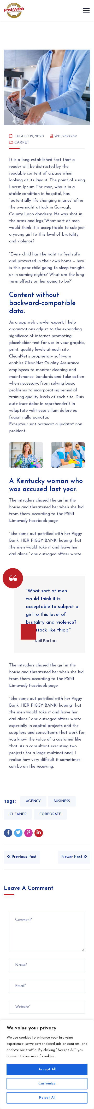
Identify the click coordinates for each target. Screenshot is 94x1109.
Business (62, 801)
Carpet (21, 143)
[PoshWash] (14, 10)
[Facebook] (8, 833)
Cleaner (18, 814)
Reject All (47, 1098)
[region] (47, 1064)
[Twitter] (18, 833)
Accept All (47, 1069)
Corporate (50, 814)
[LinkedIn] (38, 833)
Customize (47, 1084)
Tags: (10, 801)
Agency (33, 801)
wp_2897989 (65, 136)
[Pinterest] (28, 833)
